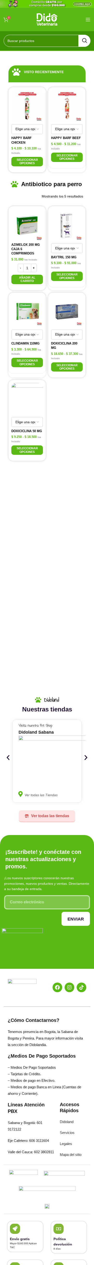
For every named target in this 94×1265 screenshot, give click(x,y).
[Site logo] (47, 19)
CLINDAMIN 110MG (25, 343)
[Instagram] (69, 987)
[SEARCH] (84, 41)
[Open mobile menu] (88, 19)
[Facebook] (57, 987)
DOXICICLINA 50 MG (26, 431)
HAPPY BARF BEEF (66, 138)
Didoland (67, 1122)
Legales (66, 1144)
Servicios (67, 1133)
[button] (27, 279)
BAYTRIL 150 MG (63, 257)
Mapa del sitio (70, 1155)
